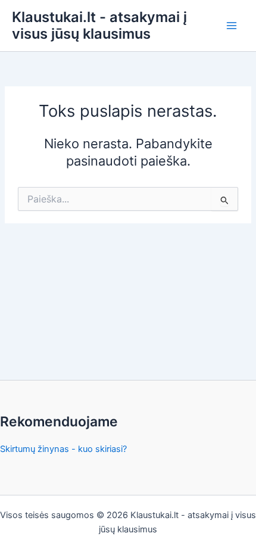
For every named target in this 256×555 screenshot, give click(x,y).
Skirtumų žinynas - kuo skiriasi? (63, 449)
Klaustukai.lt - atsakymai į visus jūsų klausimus (99, 25)
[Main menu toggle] (231, 25)
